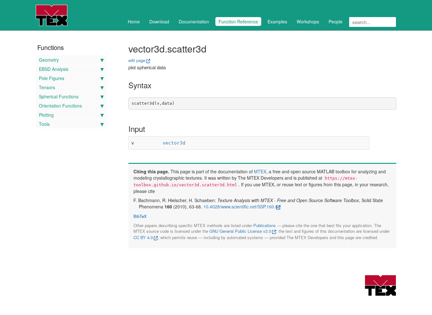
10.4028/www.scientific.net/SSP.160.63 (242, 206)
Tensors (47, 87)
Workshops (308, 21)
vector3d (174, 143)
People (336, 21)
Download (159, 21)
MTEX (260, 171)
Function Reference (238, 21)
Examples (277, 21)
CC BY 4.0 (143, 237)
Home (134, 21)
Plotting (46, 115)
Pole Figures (51, 78)
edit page (136, 60)
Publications (264, 225)
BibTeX (140, 216)
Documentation (194, 21)
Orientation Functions (60, 105)
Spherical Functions (58, 96)
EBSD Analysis (53, 69)
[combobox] (372, 22)
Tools (44, 124)
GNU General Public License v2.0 (240, 231)
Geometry (49, 60)
